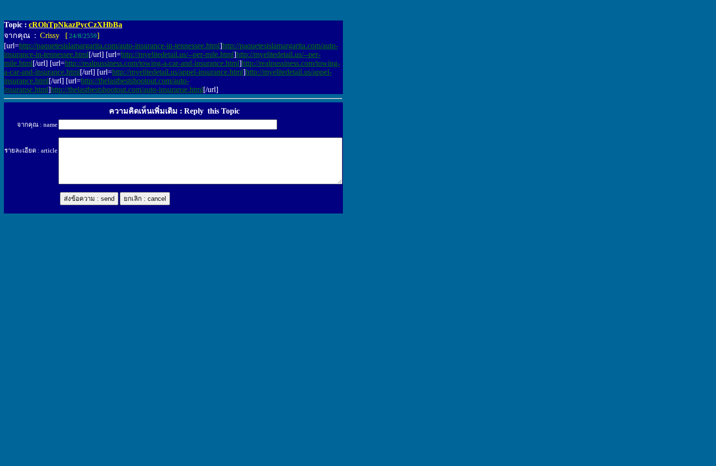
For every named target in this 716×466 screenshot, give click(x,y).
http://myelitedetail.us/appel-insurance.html (177, 72)
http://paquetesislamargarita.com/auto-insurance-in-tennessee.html (119, 45)
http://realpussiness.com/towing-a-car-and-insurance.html (152, 63)
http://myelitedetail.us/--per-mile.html (177, 54)
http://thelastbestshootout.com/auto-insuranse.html (127, 89)
